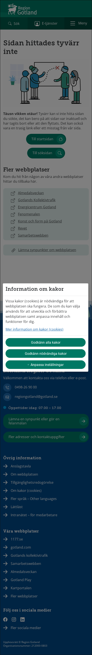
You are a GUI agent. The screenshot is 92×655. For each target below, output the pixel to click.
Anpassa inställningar (47, 364)
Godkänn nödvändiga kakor (46, 353)
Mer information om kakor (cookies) (34, 329)
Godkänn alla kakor (45, 342)
